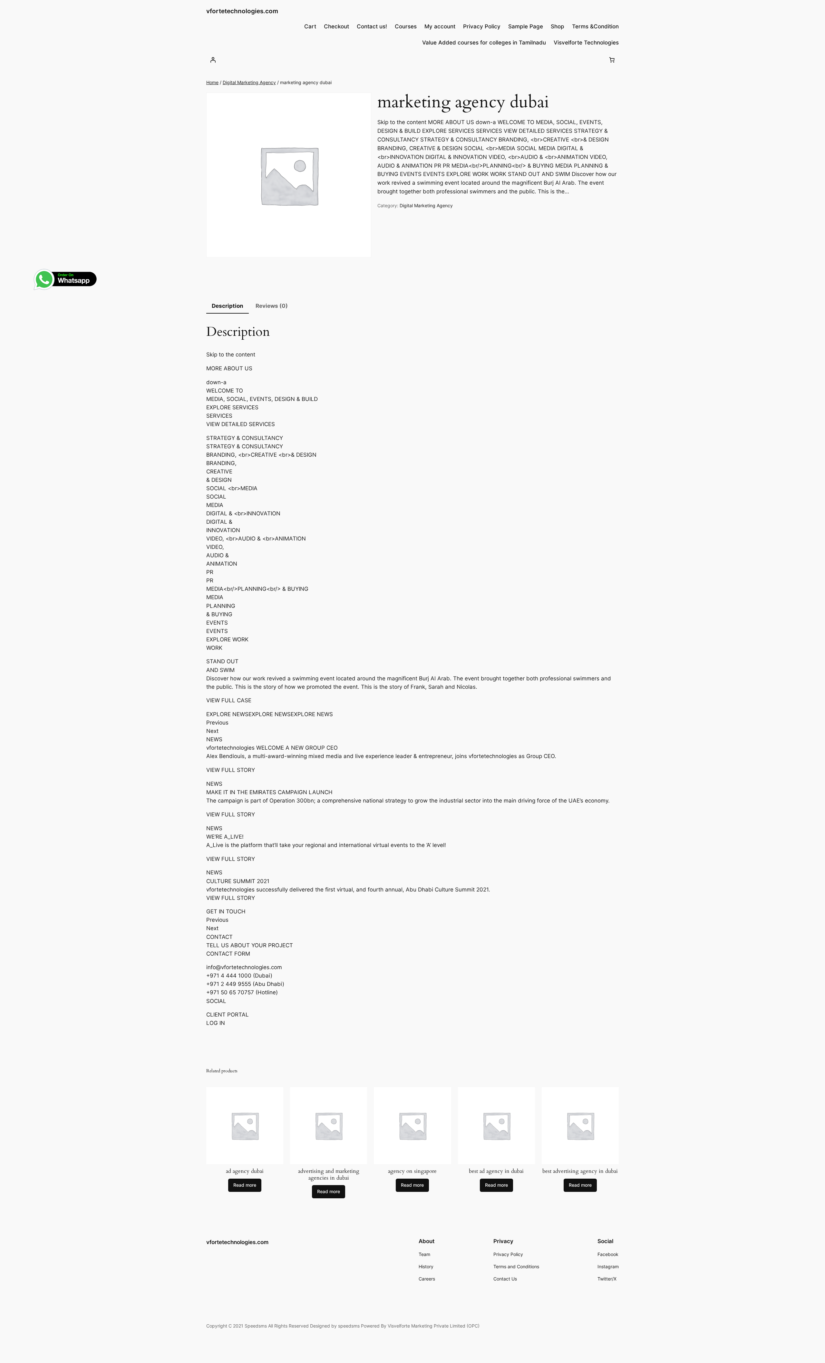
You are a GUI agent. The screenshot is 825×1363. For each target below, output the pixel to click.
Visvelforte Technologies (586, 42)
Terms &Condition (595, 26)
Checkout (336, 26)
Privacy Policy (481, 26)
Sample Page (525, 26)
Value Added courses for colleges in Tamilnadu (484, 42)
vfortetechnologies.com (242, 11)
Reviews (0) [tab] (272, 306)
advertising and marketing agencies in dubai (328, 1174)
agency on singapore (412, 1171)
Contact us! (372, 26)
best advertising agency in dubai (580, 1171)
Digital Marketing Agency (249, 82)
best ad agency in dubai (496, 1171)
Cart (310, 26)
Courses (406, 26)
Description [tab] (227, 306)
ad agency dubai (245, 1171)
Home (212, 82)
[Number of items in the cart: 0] (612, 59)
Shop (557, 26)
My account (439, 26)
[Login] (213, 59)
